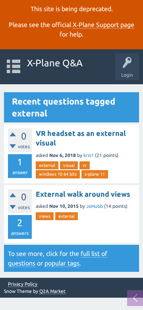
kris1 (88, 155)
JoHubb (94, 206)
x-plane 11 (95, 174)
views (44, 216)
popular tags (61, 263)
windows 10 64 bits (58, 174)
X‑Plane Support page (103, 24)
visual (69, 165)
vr (85, 165)
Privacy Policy (22, 284)
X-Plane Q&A (55, 63)
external (47, 165)
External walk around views (83, 194)
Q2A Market (52, 291)
